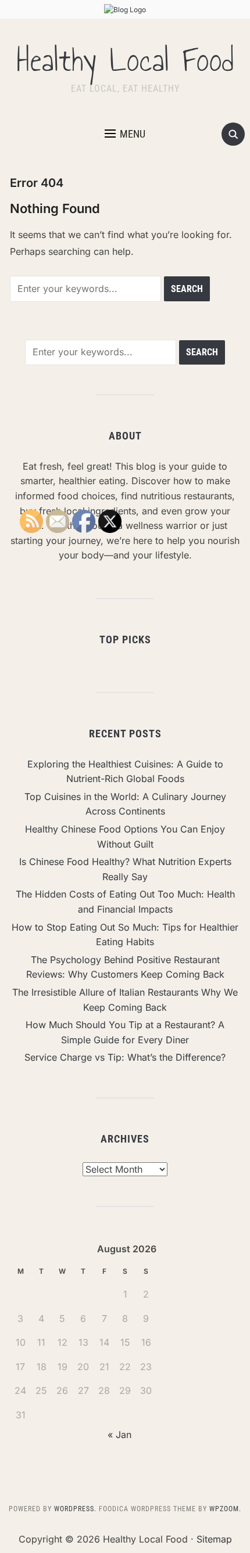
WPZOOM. (225, 1509)
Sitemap (214, 1539)
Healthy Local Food (125, 60)
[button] (125, 134)
